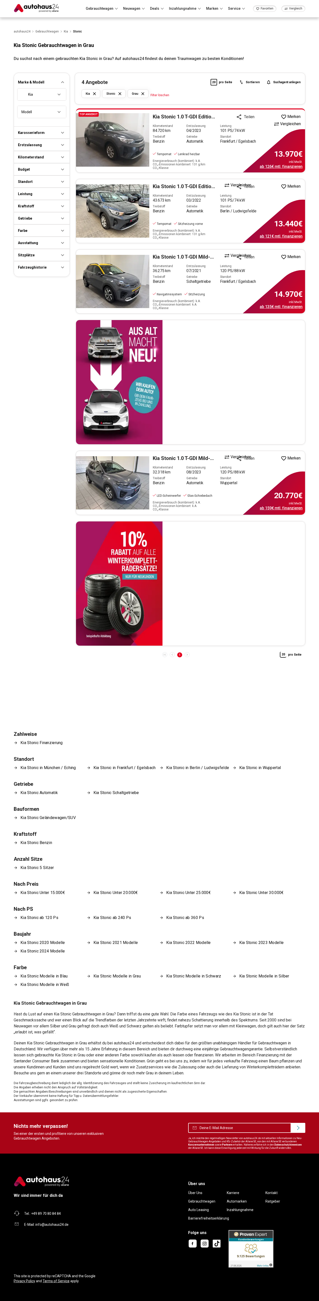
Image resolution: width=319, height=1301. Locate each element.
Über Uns (195, 1193)
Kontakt (271, 1193)
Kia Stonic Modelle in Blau (44, 976)
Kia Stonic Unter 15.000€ (42, 892)
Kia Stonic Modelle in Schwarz (193, 976)
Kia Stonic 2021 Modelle (115, 942)
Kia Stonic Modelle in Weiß (44, 984)
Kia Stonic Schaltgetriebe (116, 792)
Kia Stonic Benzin (36, 842)
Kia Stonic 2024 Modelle (42, 951)
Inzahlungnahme (240, 1210)
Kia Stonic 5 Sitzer (37, 867)
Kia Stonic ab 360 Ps (185, 917)
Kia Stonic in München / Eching (48, 767)
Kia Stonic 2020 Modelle (42, 942)
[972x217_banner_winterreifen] (190, 583)
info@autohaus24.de (52, 1225)
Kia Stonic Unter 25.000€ (188, 892)
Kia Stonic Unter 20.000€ (115, 892)
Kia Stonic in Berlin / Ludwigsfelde (197, 767)
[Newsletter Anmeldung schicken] (298, 1128)
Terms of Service (56, 1281)
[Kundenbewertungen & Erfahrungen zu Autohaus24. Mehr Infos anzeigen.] (251, 1249)
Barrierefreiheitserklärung (208, 1218)
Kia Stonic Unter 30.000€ (261, 892)
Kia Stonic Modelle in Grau (117, 976)
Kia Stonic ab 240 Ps (112, 917)
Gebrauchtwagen (201, 1201)
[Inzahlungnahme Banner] (190, 382)
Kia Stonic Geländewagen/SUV (48, 817)
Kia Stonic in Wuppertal (260, 767)
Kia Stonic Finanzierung (41, 742)
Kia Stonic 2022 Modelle (188, 942)
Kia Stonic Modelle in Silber (264, 976)
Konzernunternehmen (201, 1144)
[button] (42, 82)
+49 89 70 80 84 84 (46, 1214)
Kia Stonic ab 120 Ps (39, 917)
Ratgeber (272, 1201)
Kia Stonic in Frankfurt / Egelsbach (124, 767)
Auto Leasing (198, 1210)
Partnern (227, 1144)
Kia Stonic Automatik (39, 792)
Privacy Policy (24, 1281)
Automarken (237, 1201)
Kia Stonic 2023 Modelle (261, 942)
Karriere (233, 1193)
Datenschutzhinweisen (288, 1144)
